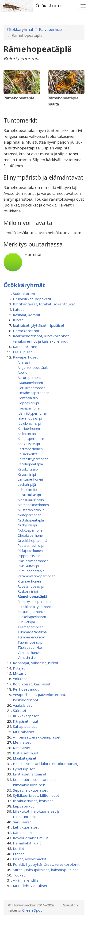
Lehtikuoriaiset (26, 827)
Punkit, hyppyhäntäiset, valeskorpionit (46, 864)
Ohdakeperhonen (31, 535)
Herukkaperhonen (32, 387)
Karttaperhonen (30, 448)
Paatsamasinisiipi (31, 545)
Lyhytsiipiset (24, 769)
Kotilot (18, 848)
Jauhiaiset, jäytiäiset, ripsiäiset (38, 325)
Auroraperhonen (30, 377)
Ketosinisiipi (27, 474)
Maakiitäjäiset (24, 758)
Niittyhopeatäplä (31, 520)
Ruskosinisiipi (28, 591)
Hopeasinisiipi (28, 403)
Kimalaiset (22, 747)
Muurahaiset (23, 731)
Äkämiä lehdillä (25, 880)
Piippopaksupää (30, 555)
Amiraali (24, 362)
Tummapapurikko (31, 637)
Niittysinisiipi (27, 525)
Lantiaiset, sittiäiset (29, 774)
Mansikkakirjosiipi (31, 499)
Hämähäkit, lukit (27, 843)
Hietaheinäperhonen (33, 392)
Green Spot (32, 910)
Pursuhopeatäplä (31, 571)
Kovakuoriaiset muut (30, 838)
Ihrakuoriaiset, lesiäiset (33, 800)
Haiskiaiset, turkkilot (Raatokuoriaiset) (45, 763)
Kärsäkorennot (26, 346)
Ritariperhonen (29, 581)
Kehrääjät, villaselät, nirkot (35, 662)
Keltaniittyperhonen (33, 458)
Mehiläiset (22, 742)
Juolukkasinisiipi (29, 423)
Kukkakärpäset (26, 715)
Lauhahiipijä (27, 484)
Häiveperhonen (29, 408)
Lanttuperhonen (30, 479)
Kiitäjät (19, 668)
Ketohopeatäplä (30, 464)
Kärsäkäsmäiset (26, 832)
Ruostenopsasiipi (31, 586)
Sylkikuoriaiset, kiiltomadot (36, 795)
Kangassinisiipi (29, 443)
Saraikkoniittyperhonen (36, 606)
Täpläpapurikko (30, 647)
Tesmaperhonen (30, 627)
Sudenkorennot (26, 293)
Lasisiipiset (22, 352)
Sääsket (19, 710)
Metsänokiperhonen (33, 504)
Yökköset (21, 678)
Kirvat (18, 320)
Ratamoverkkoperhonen (36, 576)
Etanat (18, 853)
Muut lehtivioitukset (30, 885)
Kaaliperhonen (29, 428)
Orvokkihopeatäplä (32, 540)
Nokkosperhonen (31, 530)
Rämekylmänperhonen (35, 601)
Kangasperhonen (31, 438)
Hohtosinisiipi (28, 397)
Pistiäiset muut (25, 753)
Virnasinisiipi (27, 657)
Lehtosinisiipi (28, 489)
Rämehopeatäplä (32, 596)
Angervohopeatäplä (33, 367)
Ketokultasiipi (28, 469)
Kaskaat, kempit (26, 314)
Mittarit (19, 673)
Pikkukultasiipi (28, 566)
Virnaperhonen (29, 652)
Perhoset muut (26, 689)
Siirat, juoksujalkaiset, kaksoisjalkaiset (45, 869)
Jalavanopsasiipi (30, 418)
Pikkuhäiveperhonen (33, 560)
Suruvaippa (26, 621)
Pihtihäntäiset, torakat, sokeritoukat (44, 304)
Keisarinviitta (28, 454)
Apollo (22, 372)
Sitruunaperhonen (32, 611)
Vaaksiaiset (22, 705)
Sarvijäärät (22, 822)
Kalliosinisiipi (27, 433)
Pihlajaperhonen (30, 550)
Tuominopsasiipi (30, 642)
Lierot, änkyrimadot (29, 859)
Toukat (19, 875)
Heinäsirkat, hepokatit (32, 299)
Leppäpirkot (23, 806)
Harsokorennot (26, 330)
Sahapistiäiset (25, 726)
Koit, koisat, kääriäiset (31, 684)
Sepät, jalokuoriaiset (30, 790)
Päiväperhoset (52, 29)
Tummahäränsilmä (32, 632)
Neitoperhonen (29, 515)
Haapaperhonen (30, 382)
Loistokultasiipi (29, 494)
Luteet (18, 309)
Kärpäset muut (25, 721)
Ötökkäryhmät (20, 29)
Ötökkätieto (49, 5)
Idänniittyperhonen (32, 413)
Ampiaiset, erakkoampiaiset (37, 737)
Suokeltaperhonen (32, 616)
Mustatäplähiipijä (31, 509)
